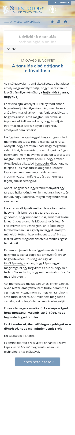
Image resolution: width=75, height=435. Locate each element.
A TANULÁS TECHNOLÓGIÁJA (25, 21)
